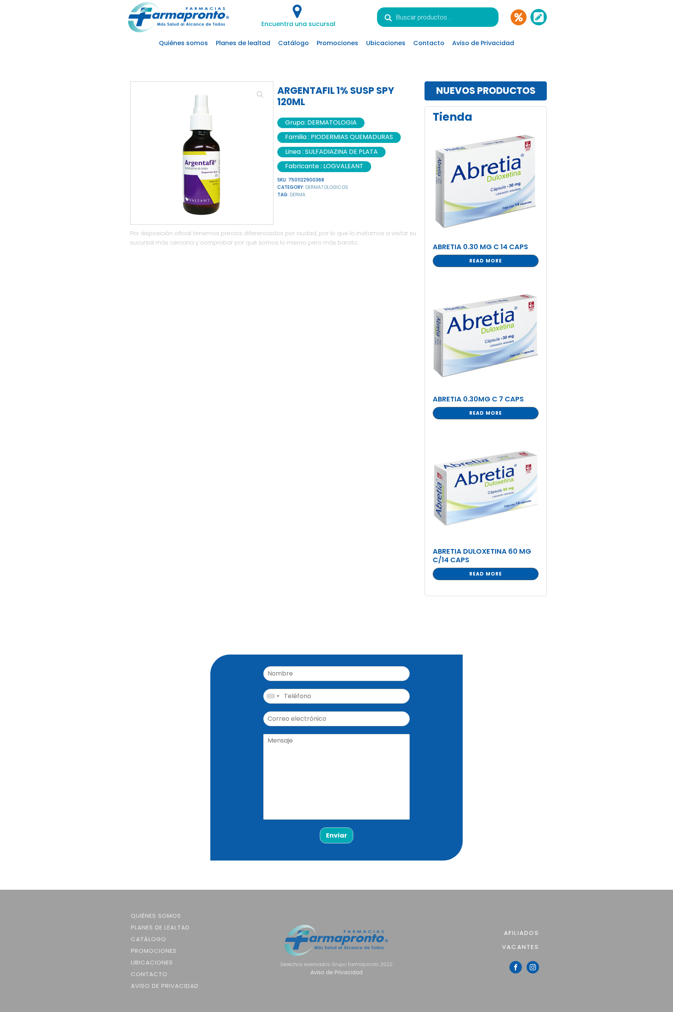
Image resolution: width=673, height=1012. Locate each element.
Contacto (428, 43)
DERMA (297, 194)
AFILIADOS (521, 933)
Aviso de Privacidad (483, 43)
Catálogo (293, 43)
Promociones (337, 43)
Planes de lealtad (243, 43)
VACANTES (520, 947)
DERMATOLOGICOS (326, 187)
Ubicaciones (385, 43)
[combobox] (273, 696)
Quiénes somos (183, 43)
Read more (485, 260)
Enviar (336, 835)
